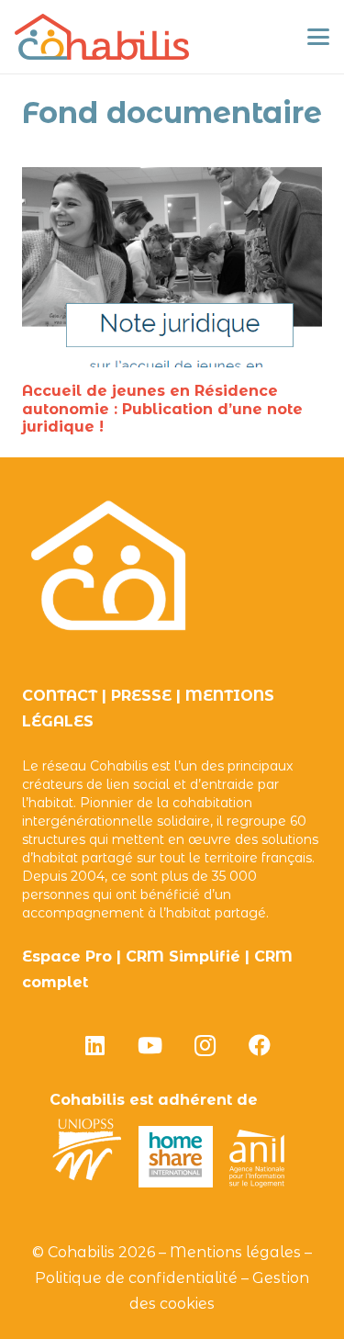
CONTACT (59, 695)
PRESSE (141, 695)
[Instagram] (204, 1045)
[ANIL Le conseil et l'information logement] (256, 1182)
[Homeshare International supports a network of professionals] (176, 1182)
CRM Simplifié (183, 956)
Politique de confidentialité (136, 1278)
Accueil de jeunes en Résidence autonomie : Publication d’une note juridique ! (162, 408)
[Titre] (102, 37)
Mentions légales (235, 1252)
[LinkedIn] (94, 1045)
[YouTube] (149, 1045)
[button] (318, 37)
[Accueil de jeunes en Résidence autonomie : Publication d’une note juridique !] (172, 267)
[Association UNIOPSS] (87, 1182)
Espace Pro (67, 956)
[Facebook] (259, 1045)
